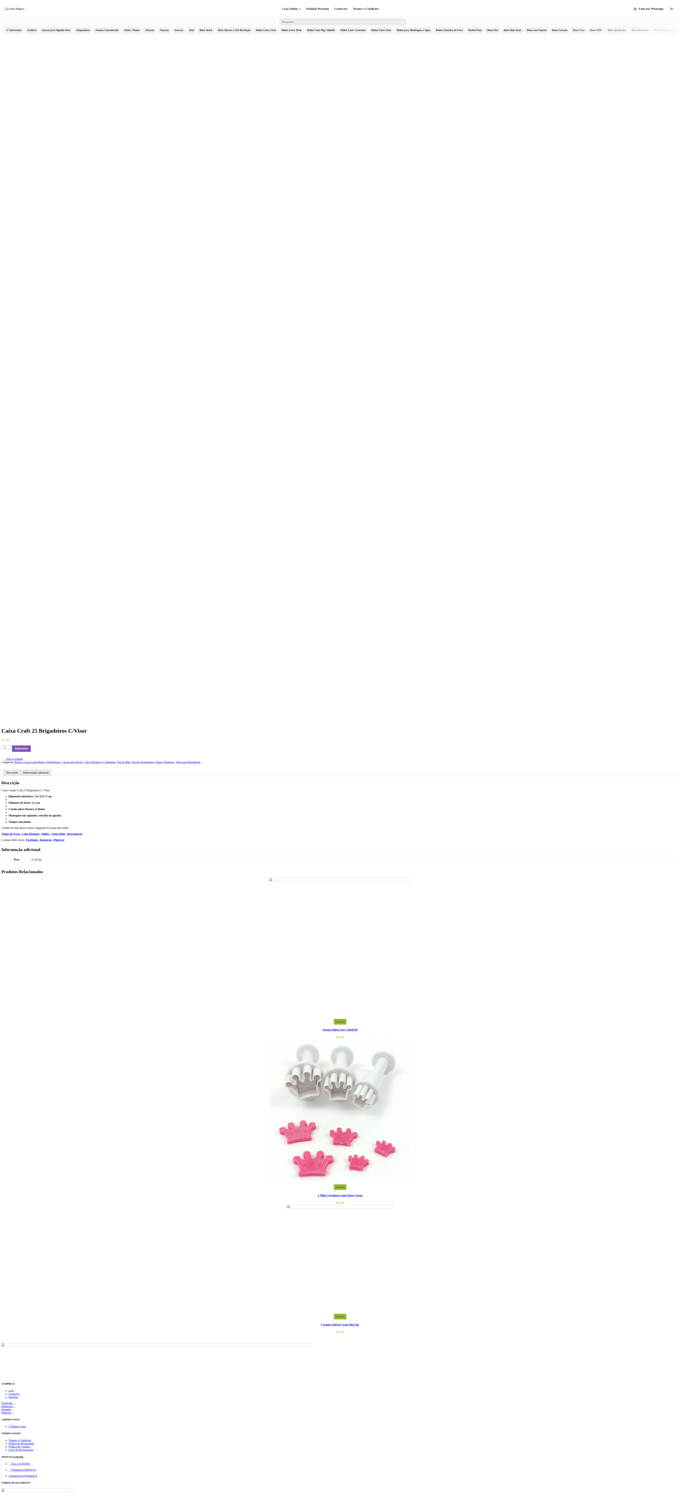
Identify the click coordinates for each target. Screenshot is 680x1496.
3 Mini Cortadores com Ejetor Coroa (340, 1195)
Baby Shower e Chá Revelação (234, 30)
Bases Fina (578, 30)
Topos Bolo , (59, 833)
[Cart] (671, 9)
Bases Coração (559, 30)
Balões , (47, 833)
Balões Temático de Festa (449, 30)
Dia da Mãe (123, 762)
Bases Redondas (640, 30)
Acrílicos (31, 30)
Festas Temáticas (164, 762)
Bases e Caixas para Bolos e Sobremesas (37, 762)
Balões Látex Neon (381, 30)
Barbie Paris (475, 30)
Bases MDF (596, 30)
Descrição (12, 772)
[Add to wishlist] (33, 748)
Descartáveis (74, 833)
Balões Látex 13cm (266, 30)
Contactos (341, 8)
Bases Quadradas (617, 30)
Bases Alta (492, 30)
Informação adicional (36, 772)
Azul (191, 30)
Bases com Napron (536, 30)
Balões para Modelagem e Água (413, 30)
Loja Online (290, 8)
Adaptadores (83, 30)
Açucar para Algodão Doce (56, 30)
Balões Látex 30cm (291, 30)
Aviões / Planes (132, 30)
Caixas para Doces (72, 762)
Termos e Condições (366, 8)
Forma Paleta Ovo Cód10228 (340, 1029)
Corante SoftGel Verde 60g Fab (340, 1324)
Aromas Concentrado (106, 30)
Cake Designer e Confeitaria (100, 762)
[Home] (14, 8)
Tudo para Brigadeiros (187, 762)
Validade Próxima (317, 8)
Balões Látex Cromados (353, 30)
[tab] (12, 773)
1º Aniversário (13, 30)
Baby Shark (206, 30)
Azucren (149, 30)
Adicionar (21, 748)
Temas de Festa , (11, 833)
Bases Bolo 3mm (512, 30)
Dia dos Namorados (143, 762)
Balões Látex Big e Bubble (321, 30)
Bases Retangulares (664, 30)
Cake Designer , (32, 833)
